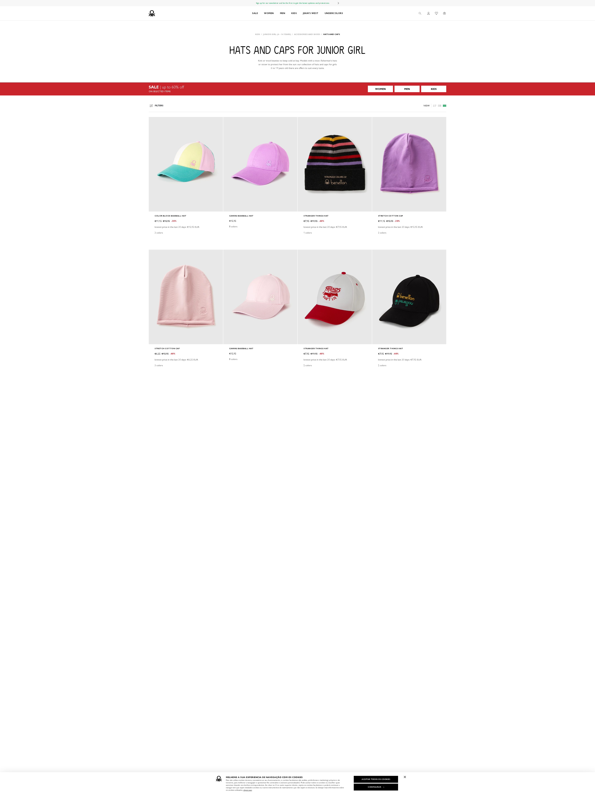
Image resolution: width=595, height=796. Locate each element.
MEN (282, 13)
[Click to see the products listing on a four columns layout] (439, 105)
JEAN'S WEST (310, 13)
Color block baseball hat (170, 216)
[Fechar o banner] (405, 777)
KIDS (294, 13)
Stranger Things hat (316, 216)
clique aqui (247, 790)
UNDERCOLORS (334, 13)
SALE (255, 13)
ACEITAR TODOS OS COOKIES (376, 779)
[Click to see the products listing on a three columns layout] (444, 105)
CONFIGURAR (374, 787)
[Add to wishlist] (154, 121)
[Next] (338, 3)
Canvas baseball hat (241, 216)
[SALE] (297, 88)
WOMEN (269, 13)
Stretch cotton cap (390, 216)
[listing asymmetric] (434, 105)
